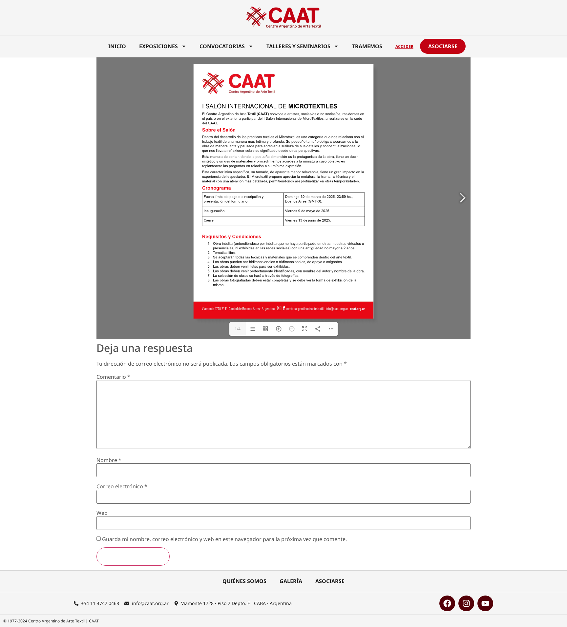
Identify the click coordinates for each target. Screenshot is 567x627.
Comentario (113, 376)
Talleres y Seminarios (298, 46)
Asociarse (330, 581)
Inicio (117, 46)
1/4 (238, 329)
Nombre (108, 460)
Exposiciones (158, 46)
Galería (291, 581)
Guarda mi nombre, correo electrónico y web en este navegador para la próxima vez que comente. (224, 539)
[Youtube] (485, 603)
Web (102, 513)
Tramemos (367, 46)
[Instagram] (466, 603)
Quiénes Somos (244, 581)
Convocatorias (222, 46)
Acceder (404, 46)
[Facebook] (447, 603)
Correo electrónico (121, 486)
